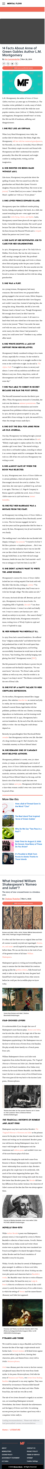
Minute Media (17, 1467)
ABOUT (4, 1448)
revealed (5, 737)
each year (17, 784)
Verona (22, 1291)
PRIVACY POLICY (32, 1451)
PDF (34, 658)
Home (5, 1429)
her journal (20, 542)
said (38, 439)
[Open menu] (3, 3)
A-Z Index (5, 1461)
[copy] (16, 63)
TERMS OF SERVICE (33, 1455)
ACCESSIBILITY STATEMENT (11, 1458)
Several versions (18, 1351)
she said (27, 604)
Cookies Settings (32, 1461)
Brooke (32, 1180)
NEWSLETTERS (6, 1451)
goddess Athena (21, 970)
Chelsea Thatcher (12, 898)
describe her (22, 700)
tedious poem (19, 1150)
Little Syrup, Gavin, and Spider (22, 217)
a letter (30, 585)
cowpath (38, 231)
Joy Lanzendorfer (12, 59)
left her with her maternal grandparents (27, 141)
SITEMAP (30, 1458)
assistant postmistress (27, 403)
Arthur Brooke (12, 1233)
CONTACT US (31, 1448)
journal (5, 191)
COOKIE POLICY (7, 1455)
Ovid (4, 1367)
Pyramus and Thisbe (16, 1377)
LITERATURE (15, 1429)
